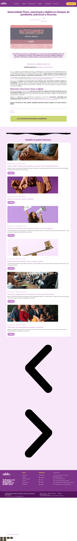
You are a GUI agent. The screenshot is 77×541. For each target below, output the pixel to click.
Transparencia (48, 3)
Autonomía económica (21, 163)
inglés (38, 67)
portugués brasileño (47, 67)
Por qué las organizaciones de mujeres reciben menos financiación (30, 294)
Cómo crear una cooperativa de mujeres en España (25, 327)
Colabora (40, 3)
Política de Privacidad (52, 493)
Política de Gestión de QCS (44, 494)
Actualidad (55, 3)
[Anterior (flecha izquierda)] (1, 540)
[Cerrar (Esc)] (11, 538)
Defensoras (44, 21)
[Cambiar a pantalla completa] (4, 538)
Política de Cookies (43, 493)
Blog (44, 18)
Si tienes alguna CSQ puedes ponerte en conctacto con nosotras (51, 495)
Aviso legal (59, 493)
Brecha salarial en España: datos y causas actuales (25, 261)
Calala (13, 71)
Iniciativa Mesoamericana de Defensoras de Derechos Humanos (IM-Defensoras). (39, 99)
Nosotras (24, 3)
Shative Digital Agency (19, 496)
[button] (38, 369)
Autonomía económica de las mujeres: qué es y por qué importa (30, 228)
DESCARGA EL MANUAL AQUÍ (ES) (38, 64)
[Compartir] (8, 538)
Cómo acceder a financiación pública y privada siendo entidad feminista (32, 166)
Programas (16, 3)
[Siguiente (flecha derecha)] (4, 540)
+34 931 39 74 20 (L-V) (13, 534)
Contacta (56, 472)
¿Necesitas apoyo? (32, 3)
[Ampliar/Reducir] (1, 538)
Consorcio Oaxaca (49, 98)
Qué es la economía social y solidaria (20, 199)
